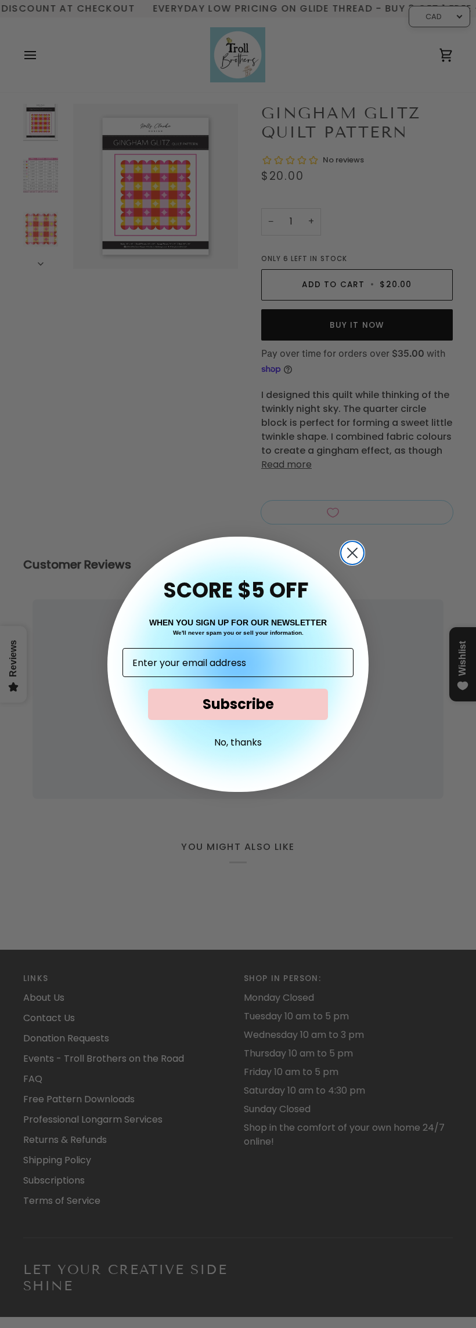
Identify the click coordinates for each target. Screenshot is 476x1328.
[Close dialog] (352, 553)
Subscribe (238, 704)
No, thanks (238, 742)
